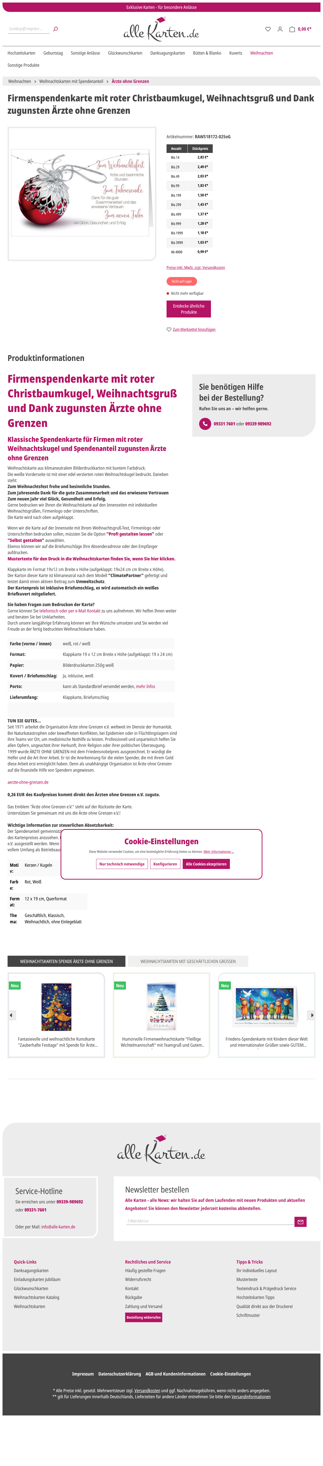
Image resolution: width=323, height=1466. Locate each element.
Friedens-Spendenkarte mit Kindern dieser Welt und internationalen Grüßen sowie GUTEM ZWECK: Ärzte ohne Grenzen (267, 1042)
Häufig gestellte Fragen (145, 1270)
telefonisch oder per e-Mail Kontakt (69, 611)
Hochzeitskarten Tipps (255, 1297)
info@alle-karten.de (58, 1227)
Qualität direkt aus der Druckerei (264, 1306)
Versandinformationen (251, 1396)
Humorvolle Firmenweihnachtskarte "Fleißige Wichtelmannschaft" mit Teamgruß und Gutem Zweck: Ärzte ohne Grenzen (161, 1042)
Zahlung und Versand (143, 1306)
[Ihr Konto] (280, 29)
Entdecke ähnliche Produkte (188, 309)
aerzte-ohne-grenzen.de (28, 782)
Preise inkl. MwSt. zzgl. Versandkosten (196, 267)
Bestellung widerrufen (144, 1317)
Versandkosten (147, 1390)
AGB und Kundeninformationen (176, 1374)
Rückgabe (133, 1297)
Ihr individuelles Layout (256, 1270)
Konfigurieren (165, 864)
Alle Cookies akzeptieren (206, 864)
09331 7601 (224, 424)
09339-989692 (70, 1202)
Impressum (83, 1374)
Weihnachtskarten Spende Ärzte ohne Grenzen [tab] (66, 961)
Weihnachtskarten (29, 1306)
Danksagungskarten (31, 1270)
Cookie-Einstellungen (230, 1374)
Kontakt (132, 1288)
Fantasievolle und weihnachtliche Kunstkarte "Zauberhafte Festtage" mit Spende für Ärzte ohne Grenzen (56, 1042)
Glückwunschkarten (31, 1288)
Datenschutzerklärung (119, 1374)
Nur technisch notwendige (122, 864)
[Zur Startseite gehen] (161, 28)
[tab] (46, 357)
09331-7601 (35, 1210)
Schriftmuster (248, 1315)
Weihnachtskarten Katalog (36, 1297)
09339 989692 (258, 424)
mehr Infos (145, 686)
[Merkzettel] (268, 29)
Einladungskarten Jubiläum (37, 1279)
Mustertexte (246, 1279)
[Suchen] (55, 29)
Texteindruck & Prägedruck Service (266, 1288)
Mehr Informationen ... (219, 851)
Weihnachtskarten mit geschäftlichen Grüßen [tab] (188, 961)
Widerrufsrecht (138, 1279)
